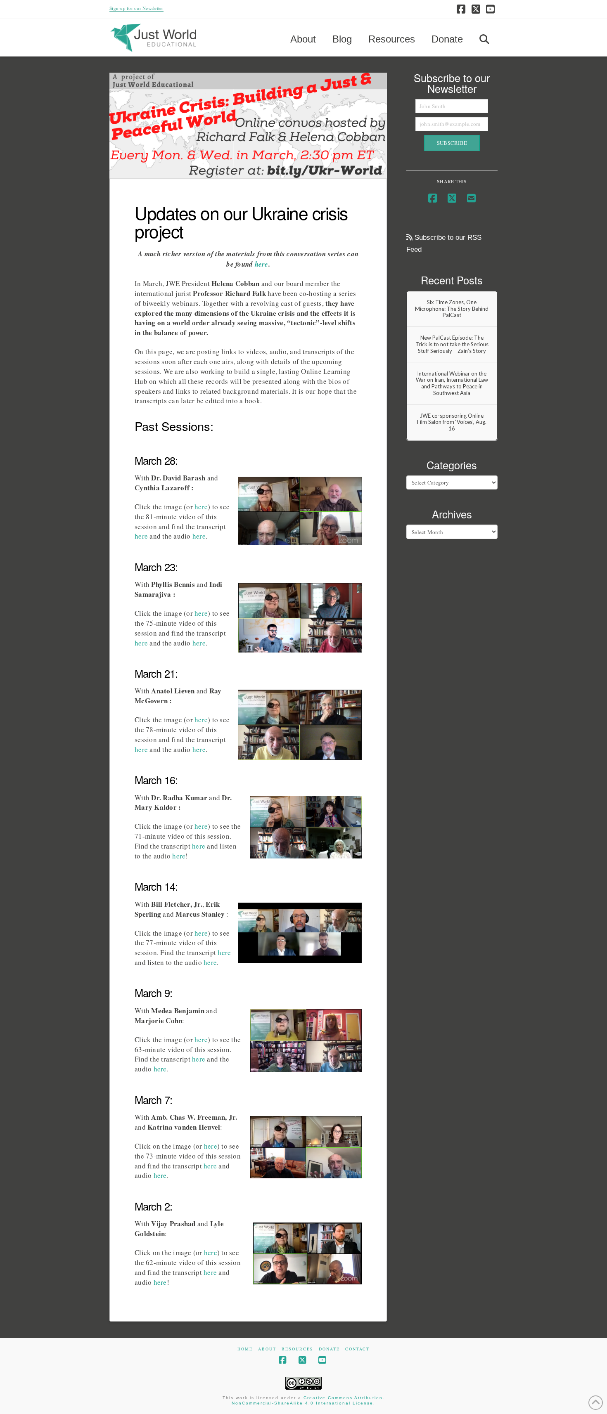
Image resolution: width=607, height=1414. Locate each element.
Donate (329, 1349)
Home (245, 1349)
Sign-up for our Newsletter (136, 8)
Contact (357, 1349)
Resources (297, 1349)
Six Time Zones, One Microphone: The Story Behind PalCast (451, 308)
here (261, 264)
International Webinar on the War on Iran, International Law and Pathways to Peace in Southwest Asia (452, 383)
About (267, 1349)
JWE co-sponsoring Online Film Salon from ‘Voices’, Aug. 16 (451, 422)
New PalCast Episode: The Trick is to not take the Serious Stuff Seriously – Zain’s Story (451, 344)
